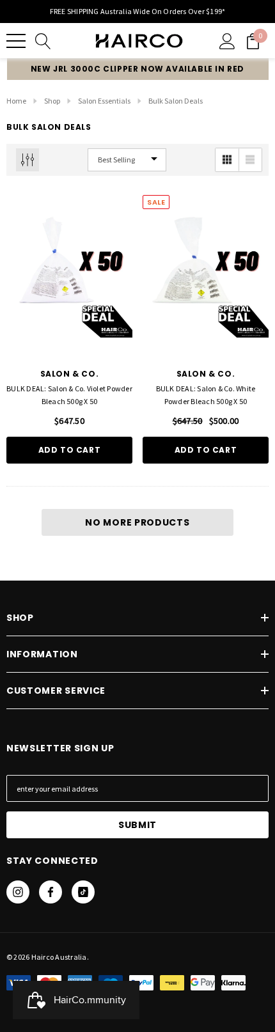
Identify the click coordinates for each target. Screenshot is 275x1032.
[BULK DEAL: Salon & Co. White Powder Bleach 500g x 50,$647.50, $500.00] (206, 274)
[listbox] (127, 159)
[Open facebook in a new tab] (50, 891)
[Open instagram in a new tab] (17, 891)
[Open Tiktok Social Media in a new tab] (83, 891)
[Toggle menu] (16, 41)
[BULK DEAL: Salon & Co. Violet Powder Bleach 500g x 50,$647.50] (69, 274)
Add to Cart (69, 449)
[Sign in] (227, 40)
